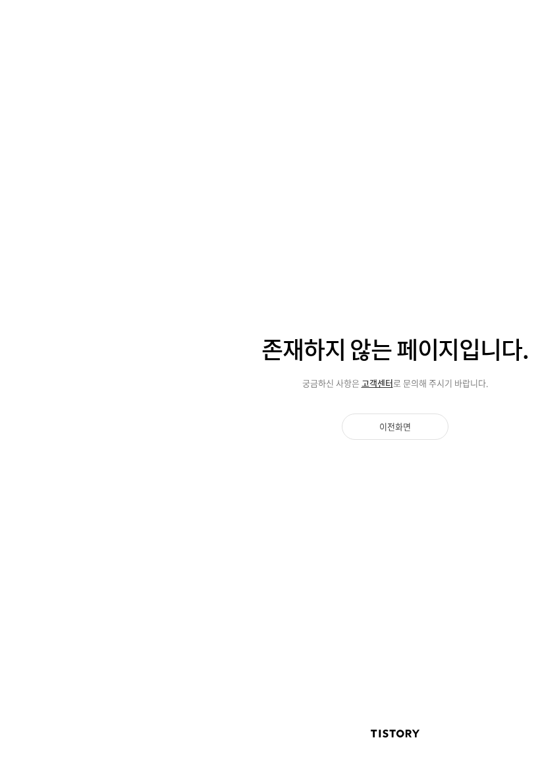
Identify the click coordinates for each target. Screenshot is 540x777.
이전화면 (395, 426)
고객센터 (377, 383)
